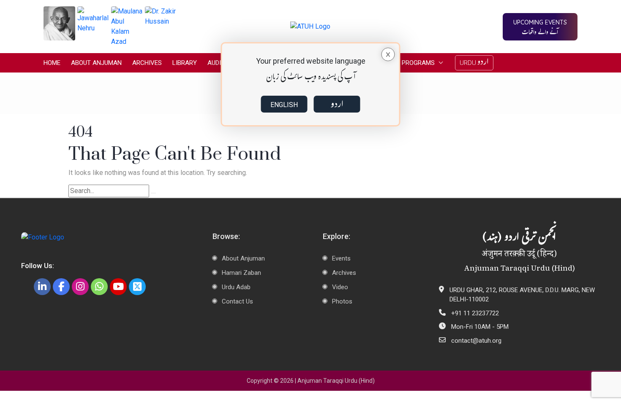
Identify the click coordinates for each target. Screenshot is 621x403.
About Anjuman (96, 63)
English (284, 105)
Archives (147, 63)
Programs (418, 63)
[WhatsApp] (99, 286)
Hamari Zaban (241, 272)
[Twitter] (137, 286)
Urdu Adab (236, 287)
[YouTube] (118, 286)
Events (341, 258)
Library (184, 63)
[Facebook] (61, 286)
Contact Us (237, 301)
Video (340, 287)
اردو (336, 104)
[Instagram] (80, 286)
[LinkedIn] (42, 286)
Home (52, 63)
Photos (342, 301)
